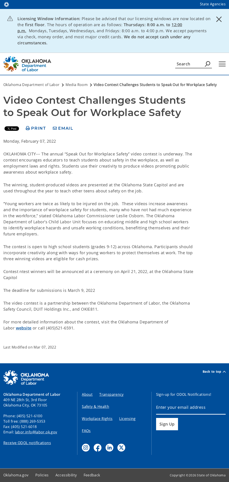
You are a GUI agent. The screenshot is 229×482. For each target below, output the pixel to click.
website (24, 328)
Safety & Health (95, 406)
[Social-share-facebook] (98, 448)
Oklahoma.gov (16, 475)
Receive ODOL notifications (27, 442)
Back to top (212, 371)
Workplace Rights (97, 418)
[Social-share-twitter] (121, 448)
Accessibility (66, 475)
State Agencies (213, 4)
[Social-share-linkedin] (109, 448)
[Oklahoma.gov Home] (6, 4)
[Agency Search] (207, 63)
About (87, 394)
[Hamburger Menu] (222, 63)
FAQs (86, 430)
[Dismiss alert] (219, 19)
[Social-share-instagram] (86, 448)
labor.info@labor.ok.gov (36, 432)
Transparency (111, 394)
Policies (42, 475)
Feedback (92, 475)
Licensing (127, 418)
